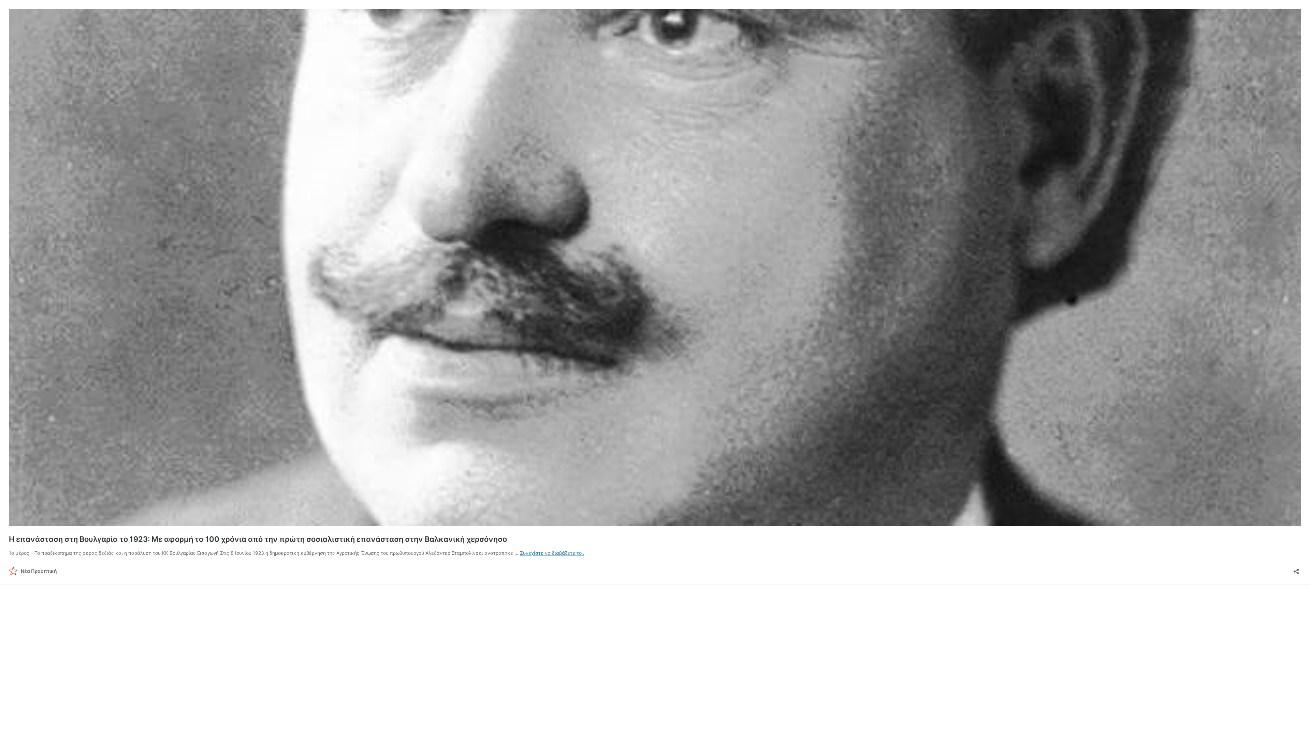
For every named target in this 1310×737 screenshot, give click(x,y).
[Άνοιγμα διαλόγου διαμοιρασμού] (1296, 569)
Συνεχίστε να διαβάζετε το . (552, 553)
